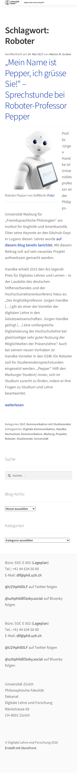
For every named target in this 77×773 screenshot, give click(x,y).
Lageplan (40, 562)
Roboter (10, 439)
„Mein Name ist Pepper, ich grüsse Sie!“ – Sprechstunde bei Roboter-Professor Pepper (36, 89)
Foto (50, 195)
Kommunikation (31, 434)
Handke (61, 429)
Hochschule (12, 434)
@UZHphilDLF (16, 587)
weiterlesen (14, 405)
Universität (41, 439)
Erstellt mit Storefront (20, 748)
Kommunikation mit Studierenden (48, 424)
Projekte (61, 434)
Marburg (49, 434)
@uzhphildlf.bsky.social (24, 598)
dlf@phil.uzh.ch (29, 575)
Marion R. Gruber (60, 54)
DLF (22, 424)
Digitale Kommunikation (39, 429)
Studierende (25, 439)
